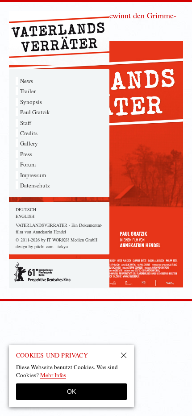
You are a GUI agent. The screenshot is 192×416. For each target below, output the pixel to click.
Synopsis (31, 102)
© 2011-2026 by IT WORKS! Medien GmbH (56, 240)
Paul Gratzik (35, 112)
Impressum (33, 175)
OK (71, 391)
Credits (29, 133)
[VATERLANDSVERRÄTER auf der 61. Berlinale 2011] (59, 272)
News (26, 81)
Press (26, 154)
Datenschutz (35, 185)
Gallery (29, 143)
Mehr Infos (53, 375)
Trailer (28, 91)
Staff (25, 123)
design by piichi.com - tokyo (42, 246)
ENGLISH (25, 216)
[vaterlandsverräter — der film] (59, 38)
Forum (28, 164)
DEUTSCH (26, 209)
